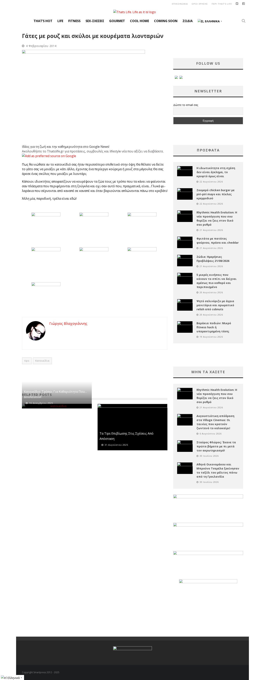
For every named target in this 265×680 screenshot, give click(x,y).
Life (60, 21)
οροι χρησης (200, 3)
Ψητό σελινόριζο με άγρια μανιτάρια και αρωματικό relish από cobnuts (215, 305)
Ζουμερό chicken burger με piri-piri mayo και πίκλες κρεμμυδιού (216, 194)
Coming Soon (166, 21)
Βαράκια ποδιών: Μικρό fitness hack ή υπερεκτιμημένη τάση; (214, 327)
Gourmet (117, 21)
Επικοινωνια (180, 3)
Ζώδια (188, 21)
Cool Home (139, 21)
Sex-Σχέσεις (95, 21)
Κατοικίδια (42, 360)
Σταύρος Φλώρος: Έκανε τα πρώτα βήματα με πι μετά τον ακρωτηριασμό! (216, 446)
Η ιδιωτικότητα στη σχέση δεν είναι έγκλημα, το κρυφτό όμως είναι (216, 172)
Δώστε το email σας (185, 105)
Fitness (74, 21)
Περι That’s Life (222, 3)
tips (26, 360)
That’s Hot (43, 21)
